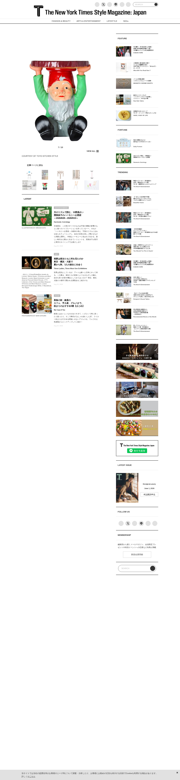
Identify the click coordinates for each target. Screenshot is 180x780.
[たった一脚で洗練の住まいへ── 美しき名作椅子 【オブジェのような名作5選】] (60, 165)
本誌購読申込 (149, 494)
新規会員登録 (137, 554)
